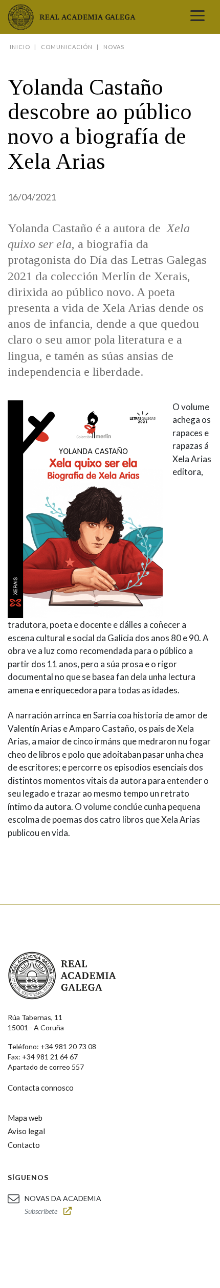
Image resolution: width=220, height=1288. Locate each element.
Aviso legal (26, 1131)
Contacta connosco (41, 1087)
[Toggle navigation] (197, 17)
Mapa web (25, 1117)
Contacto (24, 1144)
